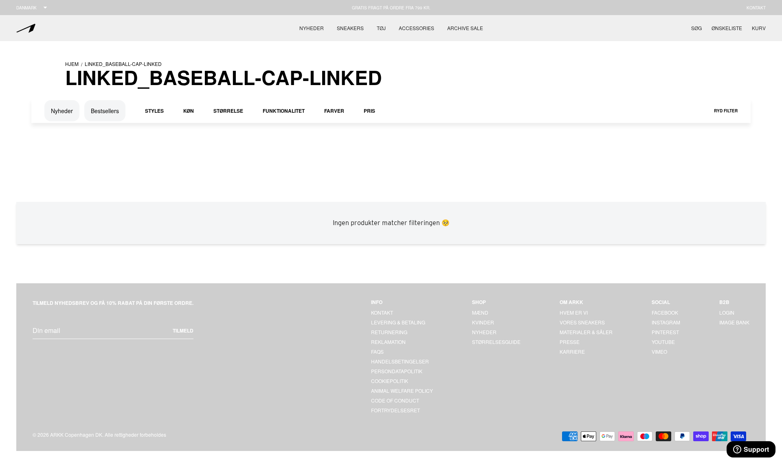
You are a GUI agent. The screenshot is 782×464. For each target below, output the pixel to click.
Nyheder (311, 27)
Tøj (381, 27)
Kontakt (756, 8)
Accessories (416, 27)
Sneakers (350, 27)
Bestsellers (105, 111)
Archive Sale (465, 27)
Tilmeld (183, 330)
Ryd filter (726, 111)
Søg (696, 27)
